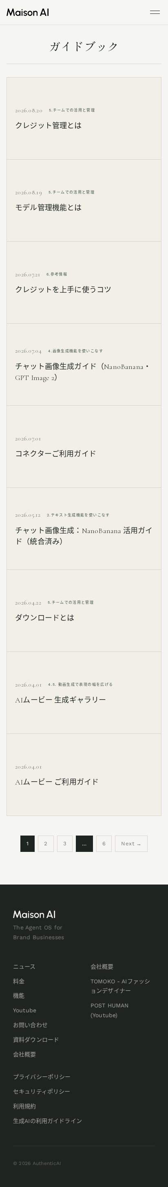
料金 (18, 981)
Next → (131, 843)
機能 (18, 995)
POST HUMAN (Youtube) (109, 1010)
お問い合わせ (30, 1025)
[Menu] (154, 12)
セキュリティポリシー (41, 1091)
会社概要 (24, 1054)
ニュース (24, 966)
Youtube (24, 1010)
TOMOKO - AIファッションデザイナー (120, 986)
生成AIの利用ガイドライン (47, 1121)
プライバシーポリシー (42, 1077)
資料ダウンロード (36, 1039)
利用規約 (24, 1106)
